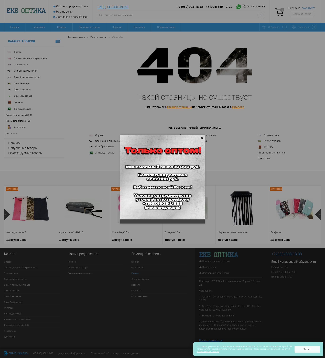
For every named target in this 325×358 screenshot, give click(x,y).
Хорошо (307, 349)
